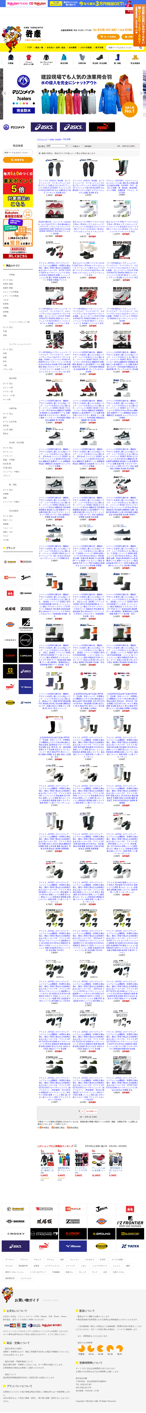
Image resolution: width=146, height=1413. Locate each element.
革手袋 (6, 426)
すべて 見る (8, 280)
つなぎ (6, 300)
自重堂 (36, 1266)
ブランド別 (7, 369)
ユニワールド (26, 1278)
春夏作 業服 (8, 288)
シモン (83, 1266)
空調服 (6, 308)
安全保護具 (13, 511)
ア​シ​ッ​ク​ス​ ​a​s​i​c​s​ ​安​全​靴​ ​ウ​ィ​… (98, 1170)
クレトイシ (74, 1259)
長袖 (5, 335)
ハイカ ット (8, 456)
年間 (5, 353)
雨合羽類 (13, 378)
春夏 (5, 357)
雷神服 (6, 312)
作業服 (12, 275)
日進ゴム (69, 1272)
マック (95, 1272)
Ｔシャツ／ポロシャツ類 (19, 322)
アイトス (24, 1259)
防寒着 (6, 304)
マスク (6, 536)
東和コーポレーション (14, 1272)
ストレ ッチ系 (9, 395)
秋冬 (5, 361)
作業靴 (6, 494)
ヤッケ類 (6, 399)
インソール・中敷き (11, 472)
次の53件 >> (91, 1111)
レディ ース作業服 (10, 296)
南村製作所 (10, 1278)
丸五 (105, 1272)
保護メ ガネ (8, 532)
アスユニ (50, 1259)
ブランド (6, 476)
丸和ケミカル (118, 1272)
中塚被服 (56, 1272)
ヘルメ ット (8, 528)
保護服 (6, 524)
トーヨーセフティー (38, 1272)
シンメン (116, 1266)
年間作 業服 (8, 284)
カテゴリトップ (42, 139)
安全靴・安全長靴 (16, 442)
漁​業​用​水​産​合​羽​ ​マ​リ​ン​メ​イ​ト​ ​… (64, 1170)
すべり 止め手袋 (10, 422)
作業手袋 (13, 408)
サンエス (9, 1266)
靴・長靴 (13, 485)
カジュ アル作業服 (10, 292)
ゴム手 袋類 (8, 430)
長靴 (5, 498)
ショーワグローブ (99, 1266)
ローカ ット (8, 452)
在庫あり (76, 146)
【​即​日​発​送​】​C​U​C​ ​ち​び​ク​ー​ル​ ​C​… (115, 1170)
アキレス (37, 1259)
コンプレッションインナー (20, 344)
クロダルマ (89, 1259)
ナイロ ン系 (8, 391)
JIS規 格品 (7, 468)
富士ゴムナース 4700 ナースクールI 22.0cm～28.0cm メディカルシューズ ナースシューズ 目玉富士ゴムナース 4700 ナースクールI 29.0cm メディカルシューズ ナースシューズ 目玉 (122, 227)
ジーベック (70, 1266)
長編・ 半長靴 (9, 460)
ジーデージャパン (52, 1266)
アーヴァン (10, 1259)
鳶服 (5, 316)
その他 (6, 540)
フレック (82, 1272)
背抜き (6, 434)
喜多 (62, 1259)
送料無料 (88, 146)
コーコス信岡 (117, 1259)
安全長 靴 (7, 464)
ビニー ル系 (8, 387)
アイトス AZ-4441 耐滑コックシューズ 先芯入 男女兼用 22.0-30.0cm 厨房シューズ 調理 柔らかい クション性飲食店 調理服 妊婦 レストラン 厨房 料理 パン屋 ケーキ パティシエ (122, 887)
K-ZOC (103, 1259)
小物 (5, 365)
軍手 (5, 418)
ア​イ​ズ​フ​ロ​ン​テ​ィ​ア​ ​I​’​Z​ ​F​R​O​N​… (81, 1170)
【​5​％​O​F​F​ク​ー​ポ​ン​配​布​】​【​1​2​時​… (47, 1170)
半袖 (5, 331)
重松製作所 (23, 1266)
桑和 (128, 1266)
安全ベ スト (8, 520)
